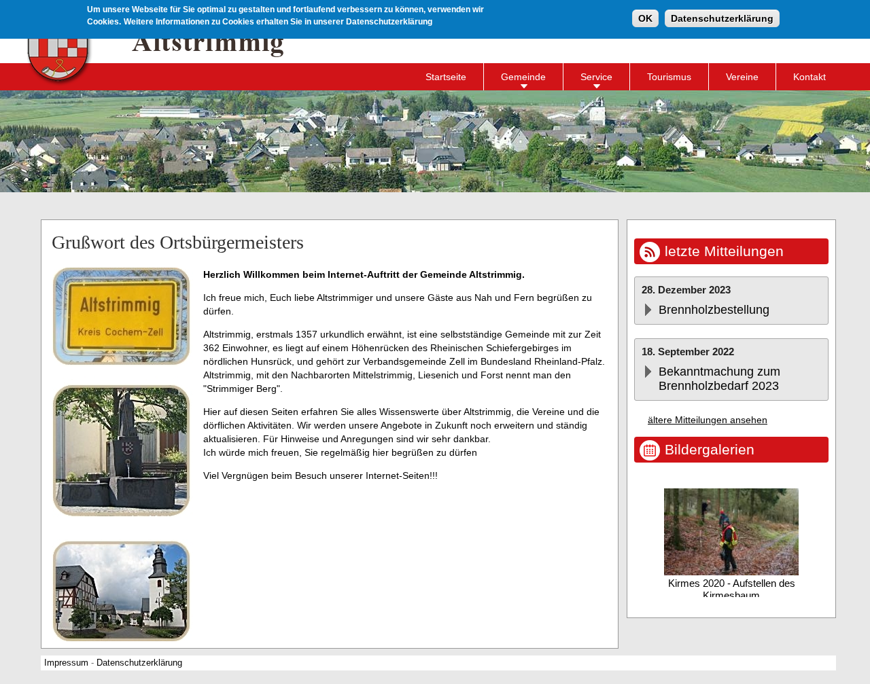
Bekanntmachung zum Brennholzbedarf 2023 (719, 379)
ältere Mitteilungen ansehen (707, 419)
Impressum (66, 663)
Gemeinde (523, 76)
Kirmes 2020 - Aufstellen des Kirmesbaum (731, 589)
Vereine (742, 76)
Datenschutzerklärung (722, 18)
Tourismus (669, 76)
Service (596, 76)
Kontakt (809, 76)
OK (645, 18)
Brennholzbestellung (714, 310)
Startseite (445, 76)
